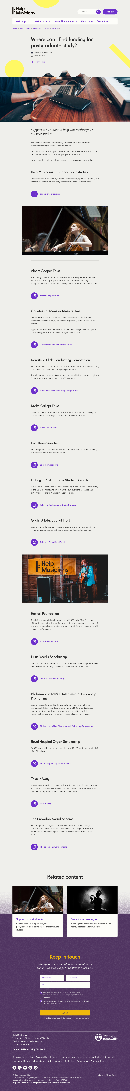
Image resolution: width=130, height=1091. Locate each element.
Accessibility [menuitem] (41, 1057)
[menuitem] (23, 21)
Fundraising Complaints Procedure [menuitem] (28, 1061)
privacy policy (84, 1018)
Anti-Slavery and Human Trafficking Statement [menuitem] (93, 1057)
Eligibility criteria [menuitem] (54, 1061)
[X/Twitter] (20, 1068)
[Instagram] (36, 1068)
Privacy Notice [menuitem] (97, 1061)
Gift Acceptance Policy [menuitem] (22, 1057)
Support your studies (28, 919)
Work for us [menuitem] (82, 1061)
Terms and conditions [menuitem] (59, 1057)
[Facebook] (14, 1068)
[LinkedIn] (30, 1068)
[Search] (98, 12)
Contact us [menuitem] (69, 1061)
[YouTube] (25, 1068)
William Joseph (112, 1075)
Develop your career (41, 28)
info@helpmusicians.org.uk (30, 1041)
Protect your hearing (82, 919)
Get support (25, 28)
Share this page (39, 62)
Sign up (65, 1013)
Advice (55, 28)
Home (14, 28)
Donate (110, 12)
